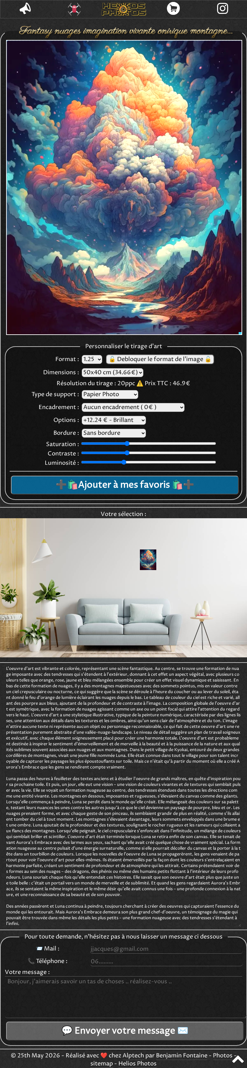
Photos (223, 1056)
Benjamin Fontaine (181, 1056)
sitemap (101, 1064)
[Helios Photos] (124, 9)
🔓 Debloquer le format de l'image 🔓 (160, 359)
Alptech (133, 1056)
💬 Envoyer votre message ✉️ (124, 1031)
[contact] (25, 9)
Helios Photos (137, 1064)
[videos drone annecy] (74, 9)
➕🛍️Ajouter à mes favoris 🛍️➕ (125, 485)
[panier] (173, 9)
